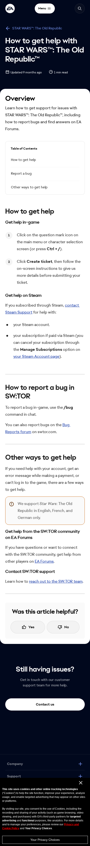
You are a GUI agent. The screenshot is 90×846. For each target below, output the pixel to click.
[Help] (10, 8)
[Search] (80, 8)
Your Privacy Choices (45, 839)
